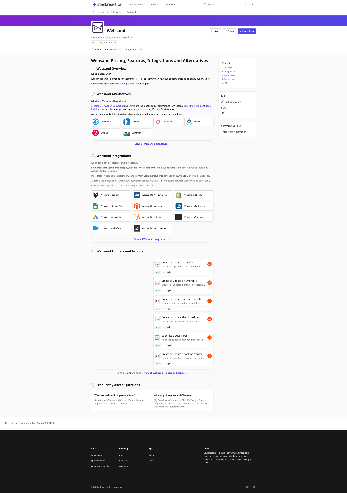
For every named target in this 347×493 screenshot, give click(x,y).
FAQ (226, 83)
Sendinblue (97, 105)
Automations (229, 79)
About (122, 455)
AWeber (108, 105)
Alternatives (229, 75)
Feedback (123, 466)
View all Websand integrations (152, 239)
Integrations (229, 71)
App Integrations (99, 460)
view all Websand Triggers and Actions (166, 372)
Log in (252, 4)
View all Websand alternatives (152, 143)
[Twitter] (223, 112)
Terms (150, 460)
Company (170, 4)
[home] (93, 12)
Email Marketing (192, 105)
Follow (231, 31)
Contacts (123, 460)
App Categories (98, 455)
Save (217, 31)
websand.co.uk (233, 101)
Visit (247, 31)
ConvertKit (118, 105)
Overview (228, 67)
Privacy (150, 455)
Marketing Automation (111, 12)
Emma (132, 105)
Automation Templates (101, 466)
